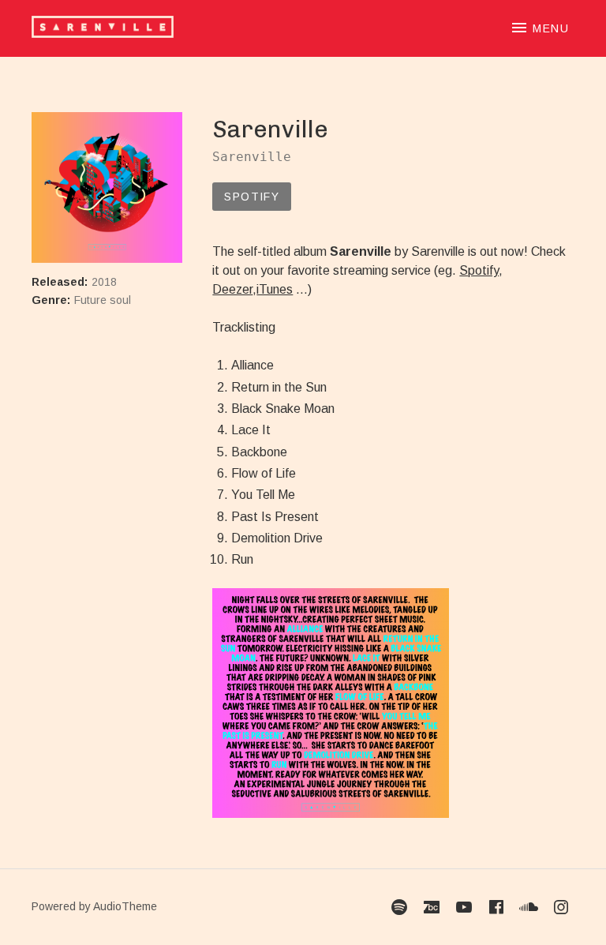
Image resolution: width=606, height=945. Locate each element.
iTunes (274, 289)
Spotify (251, 196)
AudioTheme (125, 906)
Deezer (232, 289)
